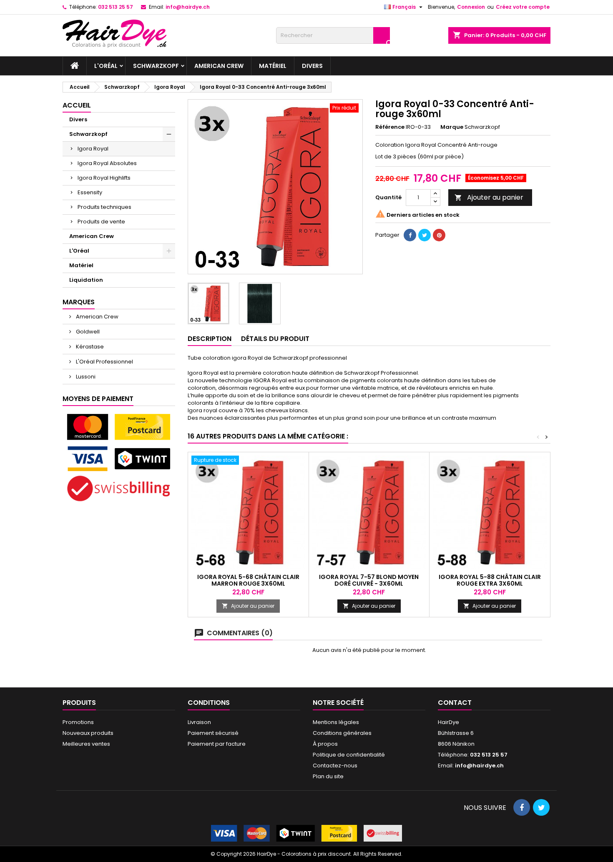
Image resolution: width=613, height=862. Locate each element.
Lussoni (85, 377)
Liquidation (86, 280)
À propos (325, 744)
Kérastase (89, 347)
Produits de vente (101, 222)
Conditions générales (342, 733)
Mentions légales (336, 722)
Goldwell (87, 332)
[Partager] (410, 235)
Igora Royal (93, 149)
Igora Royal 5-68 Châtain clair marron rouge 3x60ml (248, 580)
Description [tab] (209, 338)
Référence (389, 127)
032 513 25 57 (115, 6)
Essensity (90, 192)
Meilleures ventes (86, 744)
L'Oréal (106, 66)
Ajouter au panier (489, 197)
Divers (312, 66)
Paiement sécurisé (213, 733)
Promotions (78, 722)
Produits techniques (104, 207)
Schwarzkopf (156, 66)
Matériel (272, 66)
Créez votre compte (523, 6)
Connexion (471, 6)
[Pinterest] (439, 235)
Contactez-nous (335, 765)
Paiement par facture (217, 744)
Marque (451, 127)
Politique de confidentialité (349, 755)
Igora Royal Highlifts (104, 178)
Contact (455, 702)
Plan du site (328, 776)
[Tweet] (424, 235)
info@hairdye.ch (188, 6)
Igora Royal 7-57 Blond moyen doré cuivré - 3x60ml (369, 580)
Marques (79, 302)
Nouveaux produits (88, 733)
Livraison (199, 722)
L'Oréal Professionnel (104, 362)
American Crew (219, 66)
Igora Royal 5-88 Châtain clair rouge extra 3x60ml (490, 580)
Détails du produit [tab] (275, 338)
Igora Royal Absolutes (107, 163)
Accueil (77, 105)
